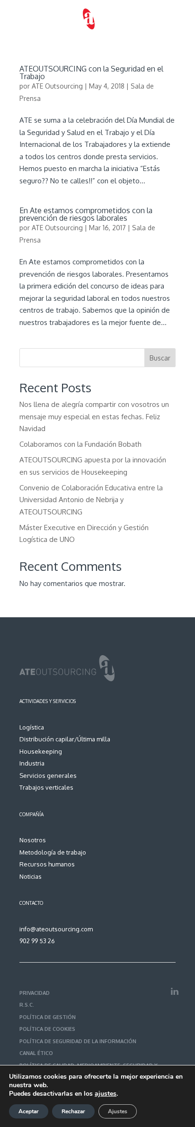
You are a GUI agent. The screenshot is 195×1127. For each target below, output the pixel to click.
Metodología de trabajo (52, 852)
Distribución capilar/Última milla (64, 739)
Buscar (160, 358)
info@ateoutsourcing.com (56, 929)
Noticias (30, 876)
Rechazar (73, 1111)
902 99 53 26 (37, 941)
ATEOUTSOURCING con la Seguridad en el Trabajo (91, 72)
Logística (31, 727)
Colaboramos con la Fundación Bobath (80, 444)
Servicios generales (48, 775)
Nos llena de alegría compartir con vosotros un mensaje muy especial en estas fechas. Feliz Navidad (94, 416)
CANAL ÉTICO (36, 1053)
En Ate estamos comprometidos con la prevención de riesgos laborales (85, 214)
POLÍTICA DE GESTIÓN (47, 1017)
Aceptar (28, 1111)
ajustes (105, 1094)
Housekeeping (40, 751)
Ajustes (117, 1111)
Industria (31, 763)
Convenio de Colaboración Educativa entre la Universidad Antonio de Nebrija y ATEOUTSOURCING (91, 499)
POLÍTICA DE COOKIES (47, 1029)
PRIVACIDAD (34, 993)
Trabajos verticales (46, 787)
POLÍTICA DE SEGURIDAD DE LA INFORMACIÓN (77, 1041)
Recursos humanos (47, 864)
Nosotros (32, 840)
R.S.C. (26, 1004)
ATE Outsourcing (57, 86)
